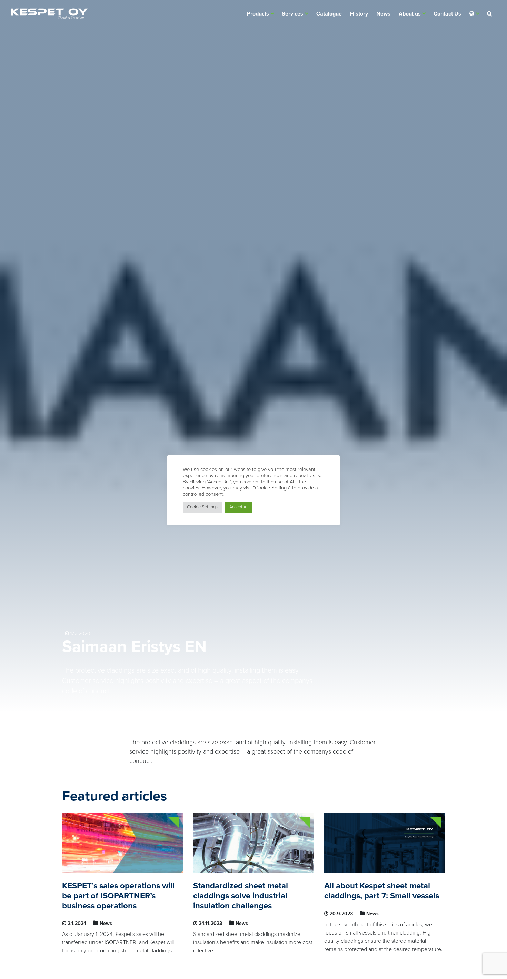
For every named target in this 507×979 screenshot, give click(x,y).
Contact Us (447, 13)
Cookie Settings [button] (202, 507)
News (383, 13)
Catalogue (329, 13)
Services (292, 13)
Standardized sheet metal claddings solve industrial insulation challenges (240, 896)
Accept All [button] (238, 507)
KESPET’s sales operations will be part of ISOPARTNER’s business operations (118, 896)
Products (258, 13)
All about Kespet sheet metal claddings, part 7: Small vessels (381, 891)
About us (410, 13)
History (359, 13)
